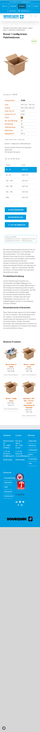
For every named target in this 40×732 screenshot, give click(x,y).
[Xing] (20, 502)
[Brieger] (16, 68)
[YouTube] (23, 502)
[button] (17, 224)
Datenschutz (7, 496)
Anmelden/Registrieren (7, 478)
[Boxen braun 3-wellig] (11, 347)
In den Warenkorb (15, 210)
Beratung (32, 445)
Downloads (32, 459)
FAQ (30, 463)
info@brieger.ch (26, 2)
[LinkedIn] (16, 502)
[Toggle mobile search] (31, 16)
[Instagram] (22, 505)
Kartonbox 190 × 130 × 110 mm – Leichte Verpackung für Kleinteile (29, 403)
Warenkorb (7, 482)
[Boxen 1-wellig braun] (29, 347)
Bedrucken (32, 441)
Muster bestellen (15, 217)
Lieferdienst (32, 450)
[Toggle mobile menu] (36, 16)
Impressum (7, 491)
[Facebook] (18, 505)
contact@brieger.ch (22, 456)
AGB (6, 487)
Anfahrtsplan (7, 460)
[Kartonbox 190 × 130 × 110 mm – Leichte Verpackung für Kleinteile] (29, 381)
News (31, 454)
